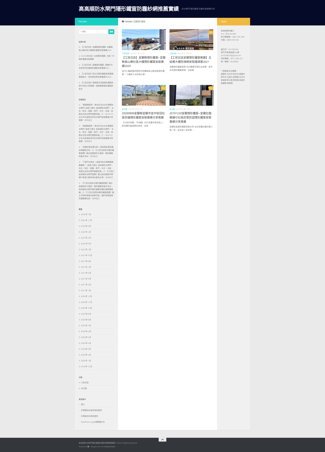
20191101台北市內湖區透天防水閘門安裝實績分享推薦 (96, 117)
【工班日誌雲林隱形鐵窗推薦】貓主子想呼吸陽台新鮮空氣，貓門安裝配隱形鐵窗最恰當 (96, 195)
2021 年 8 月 (86, 261)
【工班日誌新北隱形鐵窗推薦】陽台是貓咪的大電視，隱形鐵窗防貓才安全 (96, 153)
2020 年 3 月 (86, 349)
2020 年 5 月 (86, 337)
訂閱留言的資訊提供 (89, 416)
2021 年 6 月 (86, 273)
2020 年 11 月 (86, 302)
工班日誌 (125, 53)
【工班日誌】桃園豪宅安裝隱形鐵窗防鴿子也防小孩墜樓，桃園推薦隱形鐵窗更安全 (96, 86)
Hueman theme (109, 447)
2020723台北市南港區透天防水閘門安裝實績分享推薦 (96, 138)
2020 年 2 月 (86, 355)
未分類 (124, 109)
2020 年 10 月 (86, 308)
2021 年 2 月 (86, 284)
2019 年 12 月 (86, 366)
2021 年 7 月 (86, 267)
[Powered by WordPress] (88, 446)
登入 (83, 404)
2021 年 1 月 (86, 290)
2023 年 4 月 (86, 232)
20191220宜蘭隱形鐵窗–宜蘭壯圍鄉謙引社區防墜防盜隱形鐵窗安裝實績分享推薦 (190, 117)
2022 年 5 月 (86, 244)
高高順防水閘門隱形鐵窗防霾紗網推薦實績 (129, 9)
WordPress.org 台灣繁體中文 (93, 422)
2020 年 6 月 (86, 331)
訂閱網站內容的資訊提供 (91, 410)
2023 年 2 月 (86, 238)
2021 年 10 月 (86, 255)
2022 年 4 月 (86, 249)
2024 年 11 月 (86, 220)
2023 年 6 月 (86, 226)
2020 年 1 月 (86, 361)
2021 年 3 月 (86, 279)
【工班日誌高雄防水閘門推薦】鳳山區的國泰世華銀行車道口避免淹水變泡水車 (96, 174)
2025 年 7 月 (86, 214)
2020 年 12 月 (86, 296)
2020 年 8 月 (86, 320)
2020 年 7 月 (86, 325)
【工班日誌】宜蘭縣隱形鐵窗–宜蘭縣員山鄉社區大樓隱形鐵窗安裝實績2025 (144, 62)
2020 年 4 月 (86, 343)
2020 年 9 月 (86, 314)
